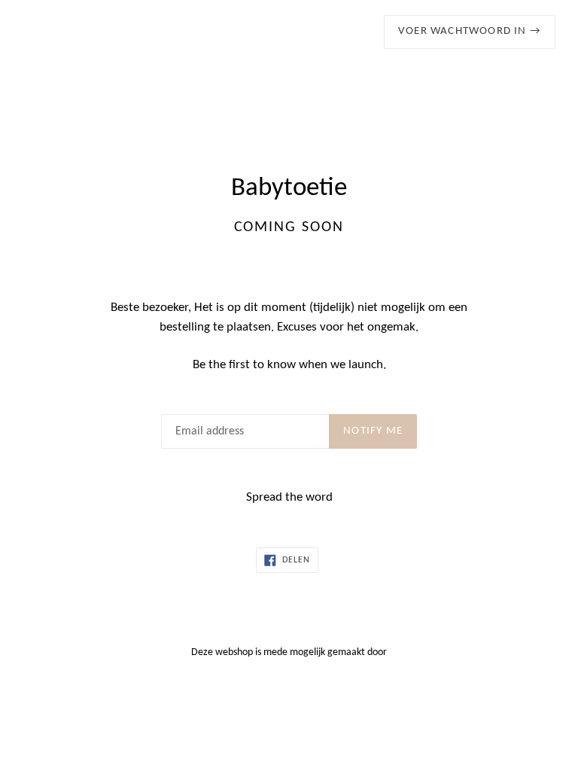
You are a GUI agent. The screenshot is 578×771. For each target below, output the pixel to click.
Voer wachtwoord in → (469, 31)
